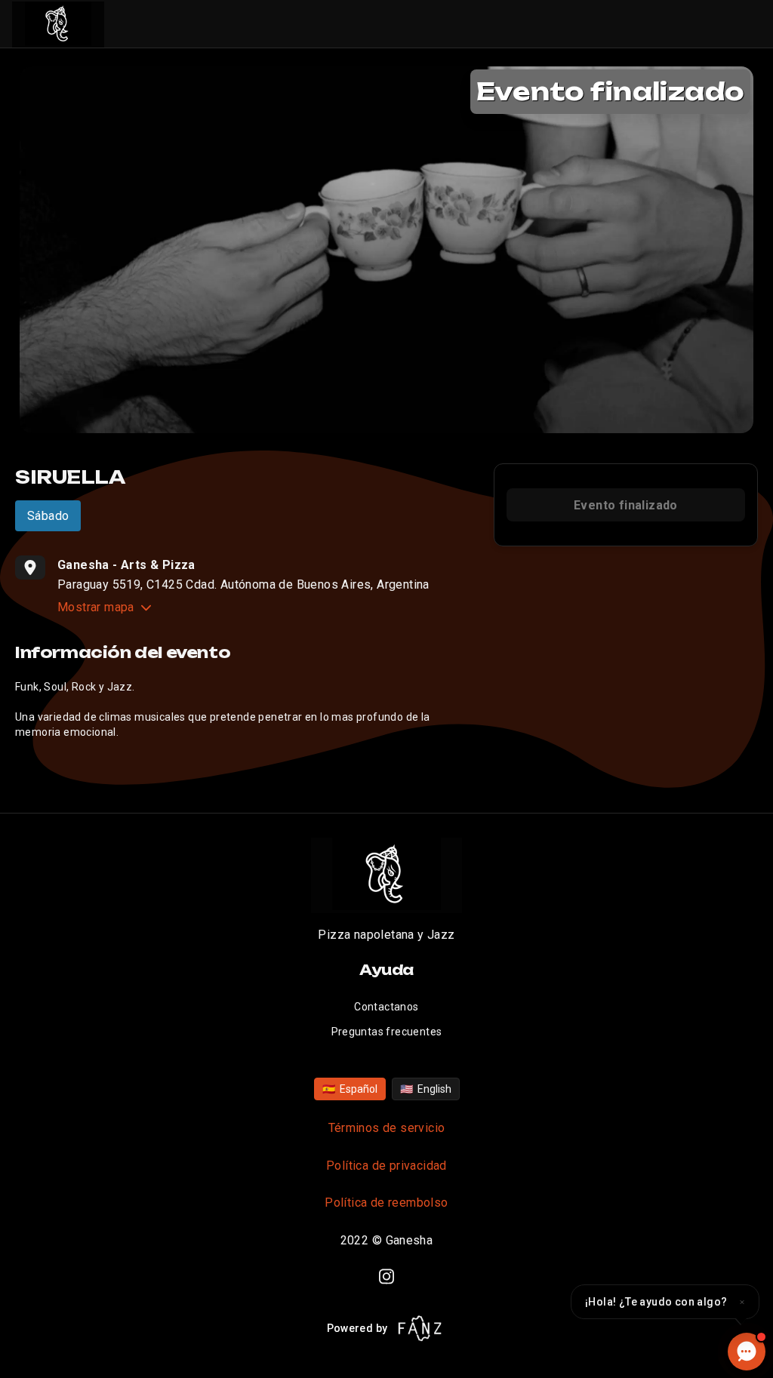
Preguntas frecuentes (386, 1032)
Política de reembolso (386, 1202)
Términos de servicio (386, 1128)
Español (349, 1089)
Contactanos (386, 1007)
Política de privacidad (386, 1165)
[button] (665, 1301)
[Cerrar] (742, 1301)
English (425, 1089)
